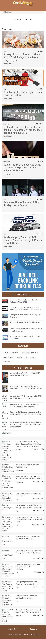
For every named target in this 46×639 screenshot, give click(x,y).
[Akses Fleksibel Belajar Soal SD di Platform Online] (8, 468)
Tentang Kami (12, 629)
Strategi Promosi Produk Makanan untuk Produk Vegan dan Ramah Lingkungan (22, 57)
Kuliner (5, 357)
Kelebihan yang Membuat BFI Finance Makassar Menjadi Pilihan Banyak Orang (22, 240)
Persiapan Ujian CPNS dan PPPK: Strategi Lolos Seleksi (21, 204)
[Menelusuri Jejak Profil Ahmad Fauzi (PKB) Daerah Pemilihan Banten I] (7, 377)
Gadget (19, 357)
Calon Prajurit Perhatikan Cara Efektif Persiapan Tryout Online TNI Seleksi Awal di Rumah (22, 553)
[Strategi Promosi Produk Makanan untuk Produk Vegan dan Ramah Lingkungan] (23, 45)
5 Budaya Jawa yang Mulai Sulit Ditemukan (25, 322)
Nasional (33, 357)
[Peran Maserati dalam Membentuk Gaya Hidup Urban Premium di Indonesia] (8, 570)
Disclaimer (33, 629)
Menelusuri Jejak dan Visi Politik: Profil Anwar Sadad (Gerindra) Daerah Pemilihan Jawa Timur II (27, 388)
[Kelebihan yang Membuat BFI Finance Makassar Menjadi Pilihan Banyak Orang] (23, 224)
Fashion (5, 353)
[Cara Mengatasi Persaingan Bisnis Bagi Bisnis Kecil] (23, 81)
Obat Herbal (15, 353)
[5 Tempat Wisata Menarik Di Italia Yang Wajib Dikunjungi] (7, 316)
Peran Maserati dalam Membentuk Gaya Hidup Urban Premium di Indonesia (28, 567)
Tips (4, 51)
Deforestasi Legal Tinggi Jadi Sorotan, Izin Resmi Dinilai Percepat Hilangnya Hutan (29, 519)
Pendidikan (6, 124)
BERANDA (7, 12)
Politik (12, 357)
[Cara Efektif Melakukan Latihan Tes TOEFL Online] (8, 497)
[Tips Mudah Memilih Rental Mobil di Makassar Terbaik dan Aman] (7, 330)
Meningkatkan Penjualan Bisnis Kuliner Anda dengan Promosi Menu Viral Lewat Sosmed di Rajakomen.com (26, 424)
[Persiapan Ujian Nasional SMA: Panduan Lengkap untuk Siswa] (8, 586)
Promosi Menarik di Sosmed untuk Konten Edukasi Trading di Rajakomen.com (21, 539)
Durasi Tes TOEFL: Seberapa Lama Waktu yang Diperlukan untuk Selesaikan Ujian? (22, 167)
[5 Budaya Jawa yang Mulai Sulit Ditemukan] (7, 323)
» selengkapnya (7, 63)
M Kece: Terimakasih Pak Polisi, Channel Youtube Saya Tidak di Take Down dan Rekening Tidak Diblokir (29, 444)
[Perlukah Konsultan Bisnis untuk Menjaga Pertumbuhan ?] (8, 600)
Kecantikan (34, 353)
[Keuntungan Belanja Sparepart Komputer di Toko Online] (7, 337)
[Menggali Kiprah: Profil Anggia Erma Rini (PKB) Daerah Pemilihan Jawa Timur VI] (5, 398)
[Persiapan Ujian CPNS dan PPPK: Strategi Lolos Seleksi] (23, 193)
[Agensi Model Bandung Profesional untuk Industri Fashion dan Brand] (8, 615)
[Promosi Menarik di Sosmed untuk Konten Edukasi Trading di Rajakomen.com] (5, 405)
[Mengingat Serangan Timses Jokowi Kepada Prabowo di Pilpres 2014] (7, 301)
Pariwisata (25, 353)
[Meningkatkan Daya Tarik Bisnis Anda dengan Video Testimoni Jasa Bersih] (8, 507)
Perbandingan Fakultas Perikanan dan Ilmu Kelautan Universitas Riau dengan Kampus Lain (22, 130)
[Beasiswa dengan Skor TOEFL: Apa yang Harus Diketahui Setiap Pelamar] (8, 482)
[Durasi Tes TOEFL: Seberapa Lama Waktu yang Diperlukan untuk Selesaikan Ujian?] (23, 153)
